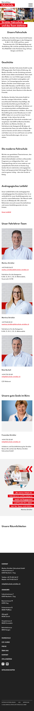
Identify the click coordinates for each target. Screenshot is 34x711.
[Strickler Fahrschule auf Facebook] (3, 664)
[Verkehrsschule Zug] (17, 692)
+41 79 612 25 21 (7, 322)
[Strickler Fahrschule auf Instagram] (7, 664)
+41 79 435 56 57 (7, 267)
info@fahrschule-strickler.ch (11, 376)
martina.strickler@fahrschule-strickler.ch (15, 324)
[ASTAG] (17, 677)
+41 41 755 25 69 (7, 374)
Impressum (26, 702)
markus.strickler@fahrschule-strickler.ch (15, 270)
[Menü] (30, 5)
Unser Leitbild (6, 212)
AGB (19, 702)
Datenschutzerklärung (9, 702)
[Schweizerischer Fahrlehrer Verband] (17, 685)
